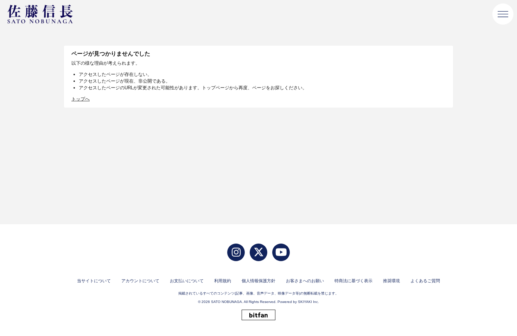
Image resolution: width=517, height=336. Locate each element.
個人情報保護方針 (258, 280)
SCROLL (499, 312)
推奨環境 (391, 280)
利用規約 (222, 280)
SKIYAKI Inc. (308, 302)
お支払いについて (187, 280)
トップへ (80, 99)
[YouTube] (281, 252)
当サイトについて (94, 280)
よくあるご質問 (425, 280)
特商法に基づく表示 (353, 280)
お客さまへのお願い (305, 280)
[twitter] (258, 252)
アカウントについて (140, 280)
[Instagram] (236, 252)
